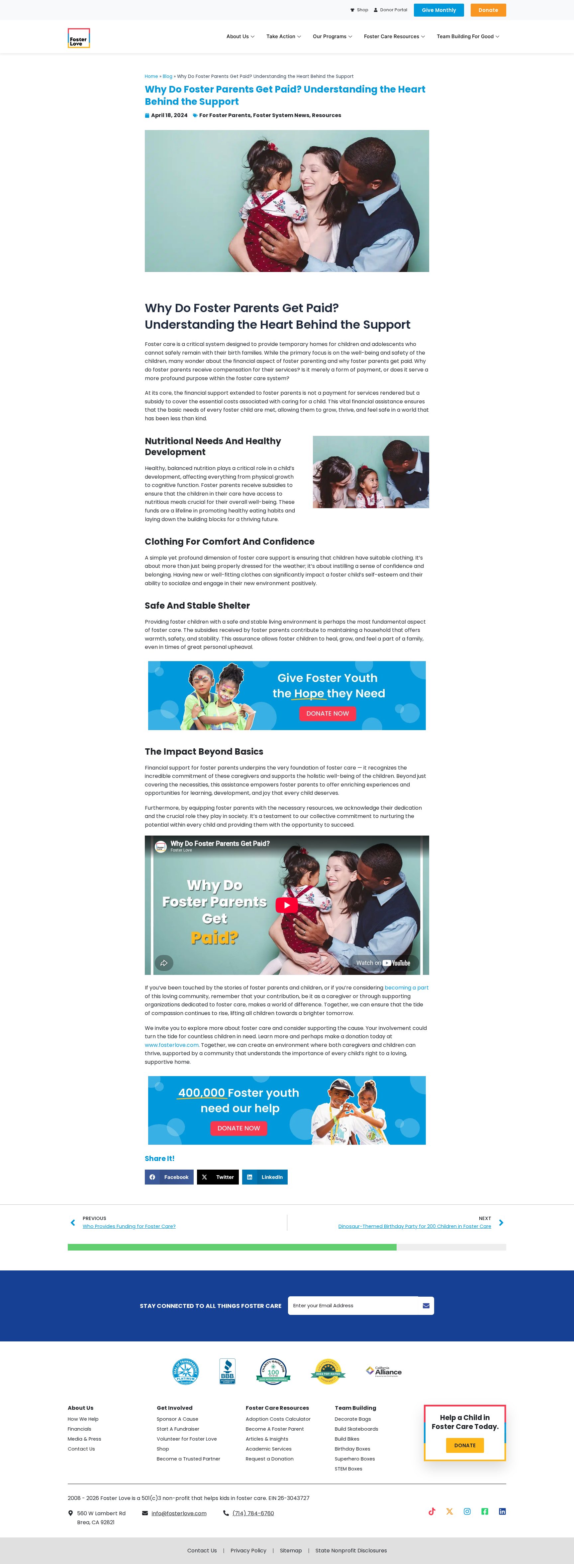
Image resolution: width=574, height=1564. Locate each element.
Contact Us (81, 1449)
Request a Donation (270, 1459)
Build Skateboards (356, 1429)
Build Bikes (347, 1439)
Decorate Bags (353, 1419)
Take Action (280, 36)
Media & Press (84, 1439)
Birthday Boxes (352, 1449)
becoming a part (407, 987)
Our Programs (329, 36)
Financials (79, 1429)
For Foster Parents (224, 115)
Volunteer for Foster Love (187, 1439)
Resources (326, 115)
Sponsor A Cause (177, 1419)
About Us (238, 36)
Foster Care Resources (391, 36)
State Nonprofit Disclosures (351, 1550)
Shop (163, 1449)
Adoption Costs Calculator (278, 1419)
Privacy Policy (248, 1550)
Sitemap (291, 1550)
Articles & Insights (267, 1439)
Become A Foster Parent (275, 1429)
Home (151, 76)
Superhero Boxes (355, 1459)
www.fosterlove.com (172, 1045)
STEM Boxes (348, 1468)
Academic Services (269, 1449)
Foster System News (281, 115)
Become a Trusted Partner (188, 1459)
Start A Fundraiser (178, 1429)
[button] (169, 1177)
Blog (167, 76)
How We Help (83, 1419)
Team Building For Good (465, 36)
